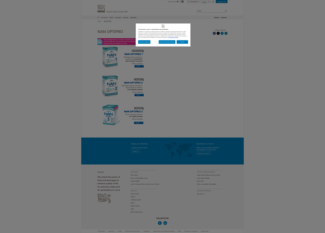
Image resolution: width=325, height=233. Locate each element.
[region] (163, 35)
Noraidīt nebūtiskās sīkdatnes (167, 42)
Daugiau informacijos (173, 37)
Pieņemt (182, 42)
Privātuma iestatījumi (144, 42)
